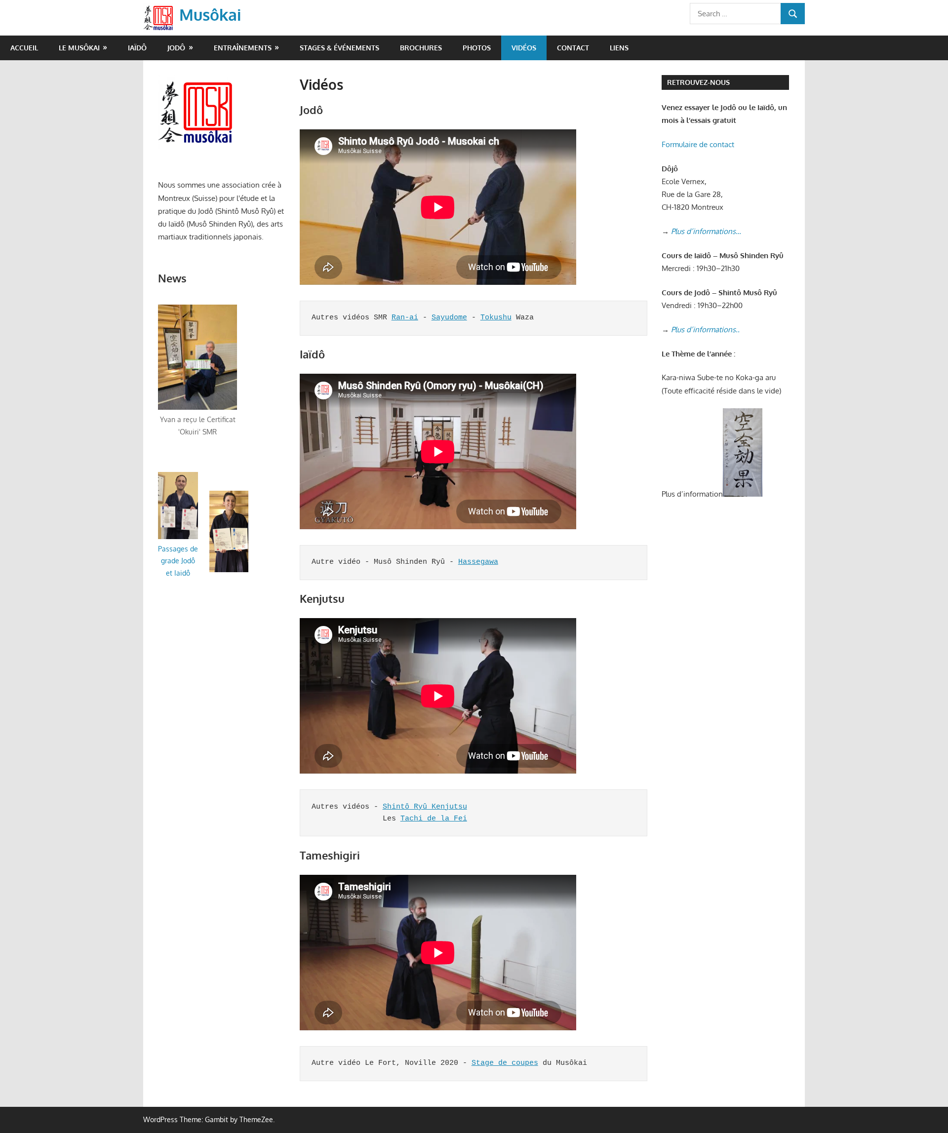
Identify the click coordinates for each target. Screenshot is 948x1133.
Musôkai (210, 14)
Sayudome (449, 317)
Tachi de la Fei (433, 819)
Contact (573, 47)
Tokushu (496, 317)
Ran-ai (405, 317)
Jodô (176, 47)
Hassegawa (478, 562)
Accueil (24, 47)
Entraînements (243, 47)
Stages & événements (339, 47)
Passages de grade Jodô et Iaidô (178, 561)
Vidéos (524, 47)
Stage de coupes (505, 1063)
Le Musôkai (79, 47)
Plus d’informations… (706, 231)
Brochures (421, 47)
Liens (619, 47)
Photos (477, 47)
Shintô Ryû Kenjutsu (425, 807)
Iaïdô (137, 47)
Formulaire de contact (698, 144)
